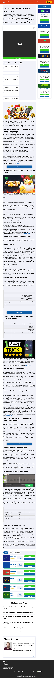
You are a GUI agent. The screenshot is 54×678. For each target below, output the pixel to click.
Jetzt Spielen (48, 2)
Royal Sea (13, 564)
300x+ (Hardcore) (15, 90)
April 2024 (16, 72)
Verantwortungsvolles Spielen (7, 668)
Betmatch (13, 556)
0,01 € (17, 87)
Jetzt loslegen (19, 312)
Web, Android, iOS (15, 98)
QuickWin (13, 587)
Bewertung (30, 558)
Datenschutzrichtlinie (6, 665)
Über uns (4, 663)
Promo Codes (17, 1)
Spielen (29, 556)
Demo (44, 21)
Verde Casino (12, 594)
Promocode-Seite (8, 415)
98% (17, 76)
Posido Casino (12, 579)
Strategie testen (35, 1)
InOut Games (16, 69)
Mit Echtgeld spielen (20, 58)
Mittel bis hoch (15, 79)
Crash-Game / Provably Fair (13, 66)
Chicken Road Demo (26, 1)
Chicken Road (10, 1)
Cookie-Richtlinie (5, 664)
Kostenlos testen (19, 166)
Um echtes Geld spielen (19, 443)
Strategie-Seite (26, 233)
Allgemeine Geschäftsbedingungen (8, 667)
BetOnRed (13, 571)
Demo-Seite (17, 163)
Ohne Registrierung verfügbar (14, 94)
